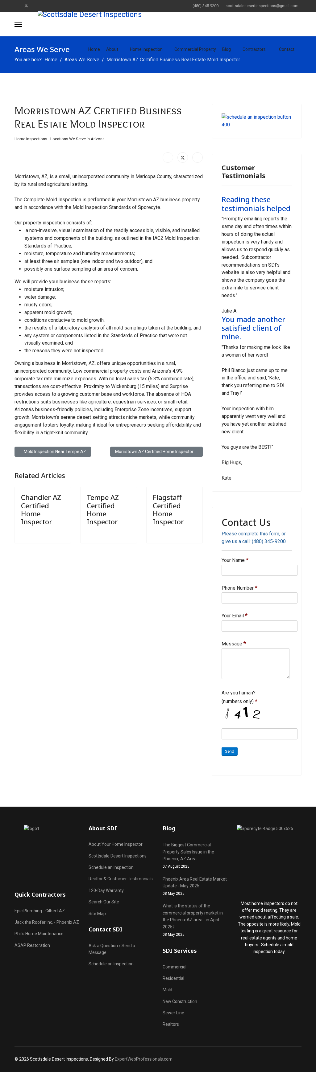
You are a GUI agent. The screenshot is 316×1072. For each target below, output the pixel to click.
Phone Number (239, 587)
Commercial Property (195, 49)
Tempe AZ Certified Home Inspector (103, 509)
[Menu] (18, 24)
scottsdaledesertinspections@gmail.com (262, 5)
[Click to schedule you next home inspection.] (257, 121)
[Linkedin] (36, 5)
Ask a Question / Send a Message (112, 949)
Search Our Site (104, 901)
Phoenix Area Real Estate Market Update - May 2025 (195, 886)
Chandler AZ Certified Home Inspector (41, 509)
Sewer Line (173, 1012)
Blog (226, 49)
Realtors (171, 1024)
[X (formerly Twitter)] (182, 157)
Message (234, 643)
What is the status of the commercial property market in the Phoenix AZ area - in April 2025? (193, 920)
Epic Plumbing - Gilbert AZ (40, 910)
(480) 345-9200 (205, 5)
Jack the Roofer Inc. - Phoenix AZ (47, 922)
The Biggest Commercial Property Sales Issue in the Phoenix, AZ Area (188, 855)
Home (94, 49)
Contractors (254, 49)
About (112, 49)
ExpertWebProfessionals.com (144, 1059)
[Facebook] (16, 5)
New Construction (180, 1001)
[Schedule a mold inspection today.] (269, 859)
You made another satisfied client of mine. (253, 328)
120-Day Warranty (106, 890)
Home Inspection (146, 49)
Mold (167, 989)
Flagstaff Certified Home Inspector (168, 509)
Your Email (234, 615)
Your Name (235, 560)
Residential (173, 978)
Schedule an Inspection (111, 867)
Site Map (97, 913)
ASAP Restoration (32, 945)
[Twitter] (26, 5)
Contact (286, 49)
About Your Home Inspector (116, 844)
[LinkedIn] (197, 157)
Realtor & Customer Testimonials (121, 878)
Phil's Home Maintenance (39, 933)
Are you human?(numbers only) (239, 697)
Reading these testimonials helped (256, 203)
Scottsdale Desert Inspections (118, 855)
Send (229, 751)
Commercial (174, 966)
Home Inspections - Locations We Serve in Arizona (60, 139)
